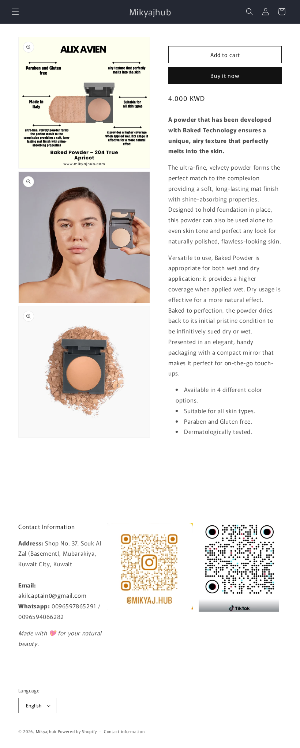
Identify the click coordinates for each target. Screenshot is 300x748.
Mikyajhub (46, 731)
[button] (15, 12)
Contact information (124, 731)
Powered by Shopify (77, 731)
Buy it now (225, 75)
